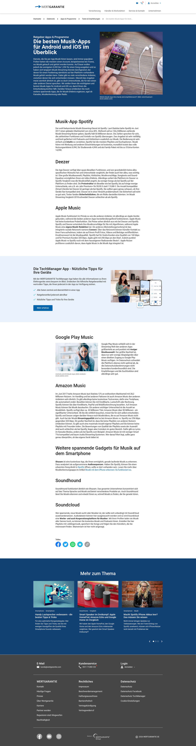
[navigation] (98, 665)
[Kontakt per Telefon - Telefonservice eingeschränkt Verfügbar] (142, 3)
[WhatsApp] (72, 544)
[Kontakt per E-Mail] (137, 3)
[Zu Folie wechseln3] (158, 641)
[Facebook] (58, 544)
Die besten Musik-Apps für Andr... (119, 19)
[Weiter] (162, 641)
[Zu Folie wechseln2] (155, 641)
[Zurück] (150, 641)
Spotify (81, 467)
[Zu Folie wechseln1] (153, 641)
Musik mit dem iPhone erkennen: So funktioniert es (108, 470)
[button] (154, 3)
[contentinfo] (147, 737)
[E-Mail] (80, 544)
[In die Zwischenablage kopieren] (87, 544)
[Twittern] (65, 544)
